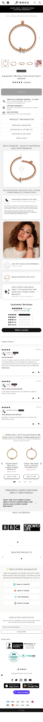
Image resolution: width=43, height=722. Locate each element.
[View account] (34, 2)
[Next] (39, 38)
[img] (6, 350)
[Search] (3, 3)
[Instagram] (21, 680)
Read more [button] (5, 367)
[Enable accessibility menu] (8, 2)
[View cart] (39, 2)
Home (7, 16)
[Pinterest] (25, 680)
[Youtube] (30, 680)
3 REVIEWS (27, 82)
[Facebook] (12, 680)
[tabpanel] (11, 527)
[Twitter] (16, 680)
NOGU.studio (21, 2)
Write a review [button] (21, 330)
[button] (12, 315)
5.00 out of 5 (27, 308)
